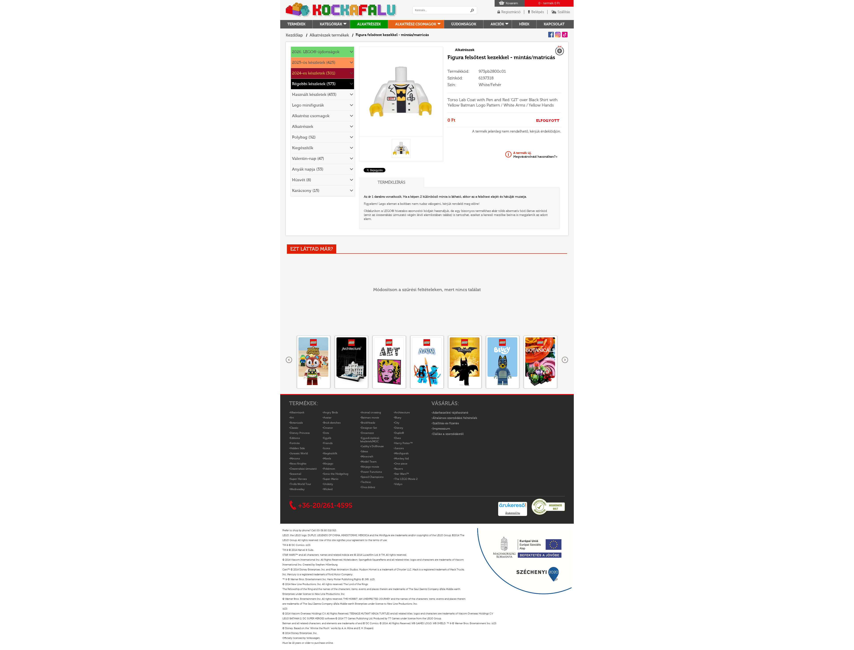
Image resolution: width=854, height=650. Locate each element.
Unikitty (328, 484)
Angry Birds (330, 412)
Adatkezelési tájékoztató (450, 413)
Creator (328, 427)
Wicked (327, 489)
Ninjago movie (370, 466)
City (397, 422)
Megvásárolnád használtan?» (535, 155)
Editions (295, 438)
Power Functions (371, 471)
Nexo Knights (298, 463)
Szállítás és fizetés (446, 423)
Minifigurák (402, 453)
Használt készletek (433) (314, 94)
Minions (295, 458)
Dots (326, 433)
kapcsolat (554, 24)
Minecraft (367, 456)
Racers (399, 468)
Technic (366, 482)
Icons (326, 448)
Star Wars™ (402, 473)
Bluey (398, 417)
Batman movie (370, 417)
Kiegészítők (302, 148)
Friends (327, 443)
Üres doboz (368, 487)
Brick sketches (331, 422)
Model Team (369, 461)
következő (565, 360)
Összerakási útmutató (303, 468)
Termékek (296, 24)
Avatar (327, 417)
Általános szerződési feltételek (455, 418)
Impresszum (441, 429)
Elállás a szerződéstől (448, 434)
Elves (398, 438)
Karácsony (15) (305, 190)
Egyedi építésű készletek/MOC (369, 440)
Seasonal (295, 473)
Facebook (551, 34)
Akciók (497, 24)
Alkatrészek (369, 24)
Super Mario (330, 479)
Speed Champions (372, 477)
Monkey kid (402, 458)
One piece (401, 463)
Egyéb (327, 438)
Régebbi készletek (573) (314, 84)
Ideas (364, 451)
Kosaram (512, 3)
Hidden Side (297, 448)
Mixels (327, 458)
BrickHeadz (368, 422)
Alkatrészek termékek (329, 35)
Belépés (537, 12)
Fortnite (295, 443)
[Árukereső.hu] (548, 514)
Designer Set (369, 427)
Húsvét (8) (301, 180)
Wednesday (297, 489)
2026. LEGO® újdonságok (315, 52)
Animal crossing (371, 412)
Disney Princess (300, 433)
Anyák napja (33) (307, 169)
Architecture (402, 412)
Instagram (558, 34)
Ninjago (328, 463)
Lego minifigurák (308, 105)
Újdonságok (463, 24)
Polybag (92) (304, 137)
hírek (524, 24)
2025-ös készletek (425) (313, 62)
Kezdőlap (294, 35)
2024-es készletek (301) (313, 73)
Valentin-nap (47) (308, 158)
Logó (341, 10)
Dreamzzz (367, 433)
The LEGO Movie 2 (406, 479)
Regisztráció (511, 12)
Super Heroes (298, 479)
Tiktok (565, 34)
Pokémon (329, 468)
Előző (289, 360)
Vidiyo (398, 484)
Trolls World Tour (300, 484)
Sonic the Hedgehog (335, 473)
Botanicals (296, 422)
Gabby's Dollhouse (372, 446)
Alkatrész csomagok (415, 24)
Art (292, 417)
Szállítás (564, 12)
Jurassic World (299, 453)
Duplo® (399, 433)
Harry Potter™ (404, 443)
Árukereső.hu (512, 513)
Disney (399, 427)
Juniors (399, 448)
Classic (294, 427)
